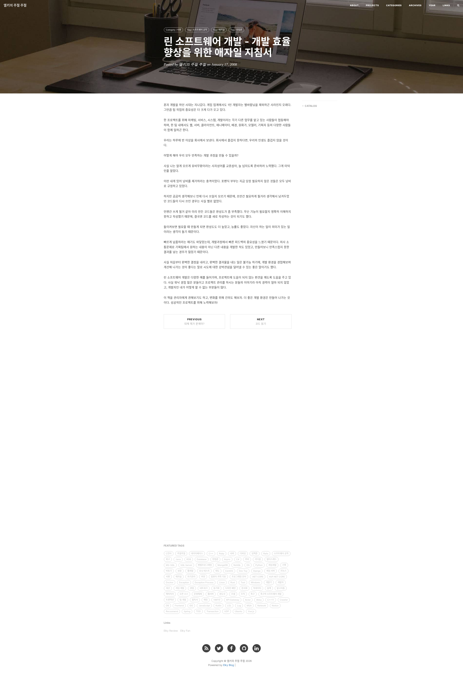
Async (227, 559)
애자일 (179, 576)
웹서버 (211, 594)
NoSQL (237, 565)
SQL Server (186, 565)
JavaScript (204, 605)
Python (259, 565)
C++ (211, 553)
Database (202, 559)
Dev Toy (243, 570)
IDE (191, 605)
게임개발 (272, 565)
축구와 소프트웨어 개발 (270, 594)
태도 (217, 570)
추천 (203, 576)
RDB (188, 559)
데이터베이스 (197, 553)
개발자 (281, 582)
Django (256, 570)
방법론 (215, 559)
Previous (194, 321)
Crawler (284, 599)
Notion (275, 605)
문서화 (244, 588)
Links (446, 5)
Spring (187, 611)
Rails (265, 553)
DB (167, 605)
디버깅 (243, 553)
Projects (372, 5)
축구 (253, 594)
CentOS (229, 570)
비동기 (169, 570)
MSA (249, 605)
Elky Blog (228, 665)
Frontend (179, 605)
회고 (168, 559)
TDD (198, 611)
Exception (184, 582)
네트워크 (204, 588)
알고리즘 (281, 588)
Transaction (212, 611)
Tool (243, 582)
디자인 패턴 (230, 588)
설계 (269, 588)
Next (261, 321)
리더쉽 (258, 559)
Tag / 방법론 (236, 29)
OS (248, 565)
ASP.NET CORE (277, 576)
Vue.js (251, 611)
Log (239, 605)
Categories (394, 5)
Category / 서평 (173, 29)
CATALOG (311, 105)
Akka (259, 599)
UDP (226, 611)
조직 (243, 594)
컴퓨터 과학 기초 (218, 576)
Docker (169, 582)
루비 (247, 559)
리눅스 (283, 570)
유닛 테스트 (204, 570)
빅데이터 (257, 588)
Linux (222, 582)
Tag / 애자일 (219, 29)
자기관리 (191, 576)
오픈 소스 (184, 594)
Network (261, 605)
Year (432, 5)
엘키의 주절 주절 (15, 5)
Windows (255, 582)
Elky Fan (185, 630)
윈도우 (222, 594)
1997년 (216, 599)
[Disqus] (228, 386)
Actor (247, 599)
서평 (168, 576)
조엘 (233, 594)
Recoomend (172, 611)
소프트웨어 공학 (281, 553)
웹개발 (190, 570)
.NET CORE (257, 576)
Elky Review (171, 630)
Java (178, 559)
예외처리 (170, 594)
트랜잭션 (170, 599)
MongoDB (223, 565)
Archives (415, 5)
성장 (180, 570)
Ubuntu (238, 611)
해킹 (206, 599)
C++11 (270, 599)
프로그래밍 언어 (239, 576)
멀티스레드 (272, 559)
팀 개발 (183, 599)
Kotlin (218, 605)
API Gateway (232, 599)
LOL (229, 605)
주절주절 (181, 553)
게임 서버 (270, 570)
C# (237, 559)
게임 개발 (180, 588)
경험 (192, 588)
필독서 (195, 599)
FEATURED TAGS (174, 545)
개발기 (269, 582)
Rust (232, 582)
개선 (168, 588)
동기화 (216, 588)
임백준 (255, 553)
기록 (284, 565)
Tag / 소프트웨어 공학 (197, 29)
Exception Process (204, 582)
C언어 (168, 553)
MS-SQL (170, 565)
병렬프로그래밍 (205, 565)
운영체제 (198, 594)
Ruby (221, 553)
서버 (232, 553)
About (354, 5)
